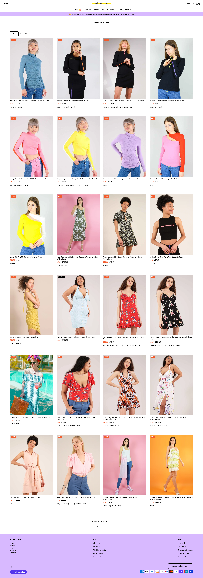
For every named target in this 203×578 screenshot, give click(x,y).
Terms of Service (99, 557)
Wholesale (13, 550)
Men (96, 10)
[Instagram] (11, 567)
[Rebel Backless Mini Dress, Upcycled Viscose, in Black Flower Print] (124, 224)
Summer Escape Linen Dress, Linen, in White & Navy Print (30, 417)
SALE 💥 (77, 10)
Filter (14, 33)
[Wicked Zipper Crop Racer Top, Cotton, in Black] (171, 224)
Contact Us (182, 547)
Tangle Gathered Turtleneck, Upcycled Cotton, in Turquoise (30, 101)
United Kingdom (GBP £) (180, 566)
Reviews (13, 553)
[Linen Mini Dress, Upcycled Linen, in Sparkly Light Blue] (78, 305)
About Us (96, 543)
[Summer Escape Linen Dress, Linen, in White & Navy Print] (31, 385)
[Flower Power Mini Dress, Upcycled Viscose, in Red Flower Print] (124, 305)
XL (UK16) (85, 185)
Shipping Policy (183, 553)
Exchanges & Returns (185, 550)
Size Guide (182, 543)
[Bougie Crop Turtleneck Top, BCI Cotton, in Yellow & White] (78, 146)
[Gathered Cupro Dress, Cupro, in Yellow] (31, 305)
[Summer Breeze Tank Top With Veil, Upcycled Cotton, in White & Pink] (124, 465)
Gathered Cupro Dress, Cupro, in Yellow (24, 337)
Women (87, 10)
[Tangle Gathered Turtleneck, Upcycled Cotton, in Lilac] (124, 146)
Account (187, 4)
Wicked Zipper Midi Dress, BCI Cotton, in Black (73, 101)
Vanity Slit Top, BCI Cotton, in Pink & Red (164, 179)
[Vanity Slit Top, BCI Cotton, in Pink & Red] (171, 146)
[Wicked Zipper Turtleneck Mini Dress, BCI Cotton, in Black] (124, 68)
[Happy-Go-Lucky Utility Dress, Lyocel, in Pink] (31, 465)
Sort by (24, 34)
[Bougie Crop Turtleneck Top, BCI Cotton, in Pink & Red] (31, 146)
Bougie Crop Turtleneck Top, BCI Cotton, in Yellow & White (77, 179)
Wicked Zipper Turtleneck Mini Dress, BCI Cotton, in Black (123, 101)
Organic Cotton (108, 10)
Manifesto (96, 547)
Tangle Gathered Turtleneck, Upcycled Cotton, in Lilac (122, 179)
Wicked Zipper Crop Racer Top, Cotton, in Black (166, 257)
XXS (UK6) (13, 107)
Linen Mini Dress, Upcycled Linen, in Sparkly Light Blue (76, 337)
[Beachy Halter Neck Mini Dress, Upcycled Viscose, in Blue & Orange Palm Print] (124, 385)
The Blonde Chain (99, 550)
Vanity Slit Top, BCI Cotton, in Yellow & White (26, 257)
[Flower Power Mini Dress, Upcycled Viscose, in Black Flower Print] (171, 305)
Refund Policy (183, 557)
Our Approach (123, 10)
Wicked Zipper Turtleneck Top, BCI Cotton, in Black (167, 101)
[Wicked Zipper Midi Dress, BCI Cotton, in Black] (78, 68)
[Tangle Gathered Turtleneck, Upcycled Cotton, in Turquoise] (31, 68)
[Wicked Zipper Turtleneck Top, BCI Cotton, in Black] (171, 68)
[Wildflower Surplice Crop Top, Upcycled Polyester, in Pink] (78, 465)
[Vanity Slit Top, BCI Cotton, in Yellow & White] (31, 224)
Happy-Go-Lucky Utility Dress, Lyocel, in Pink (25, 497)
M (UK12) (125, 107)
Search (12, 543)
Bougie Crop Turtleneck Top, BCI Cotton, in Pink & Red (29, 179)
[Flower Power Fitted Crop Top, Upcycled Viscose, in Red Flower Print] (78, 385)
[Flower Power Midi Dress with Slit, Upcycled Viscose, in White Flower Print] (171, 385)
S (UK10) (72, 107)
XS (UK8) (19, 107)
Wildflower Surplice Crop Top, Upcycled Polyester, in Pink (77, 497)
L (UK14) (131, 107)
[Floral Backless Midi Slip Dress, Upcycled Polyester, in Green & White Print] (78, 224)
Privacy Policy (98, 553)
